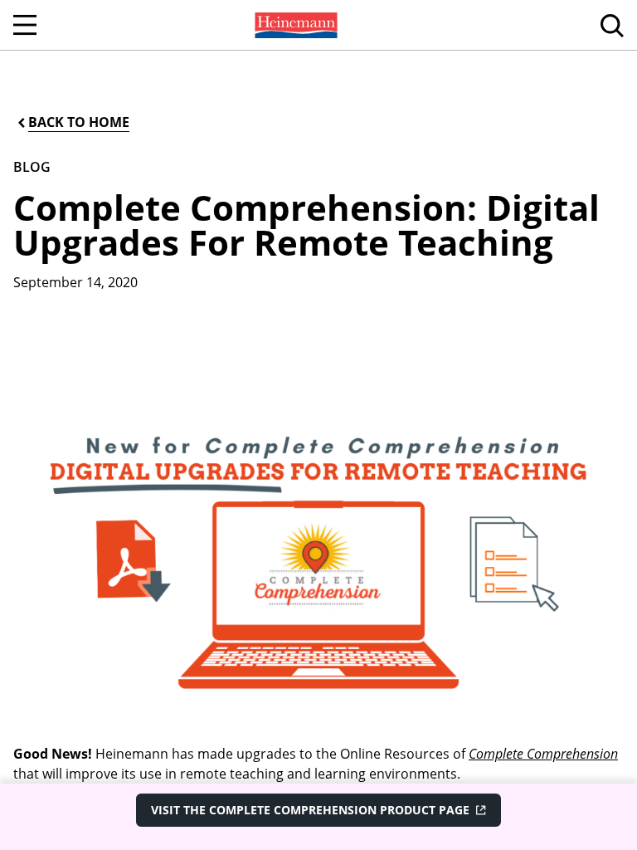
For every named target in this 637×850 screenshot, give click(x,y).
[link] (294, 25)
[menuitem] (294, 25)
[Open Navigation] (24, 25)
